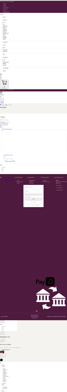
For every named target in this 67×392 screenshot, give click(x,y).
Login (33, 198)
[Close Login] (2, 333)
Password (28, 191)
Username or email (30, 187)
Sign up (38, 204)
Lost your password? (33, 201)
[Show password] (33, 194)
